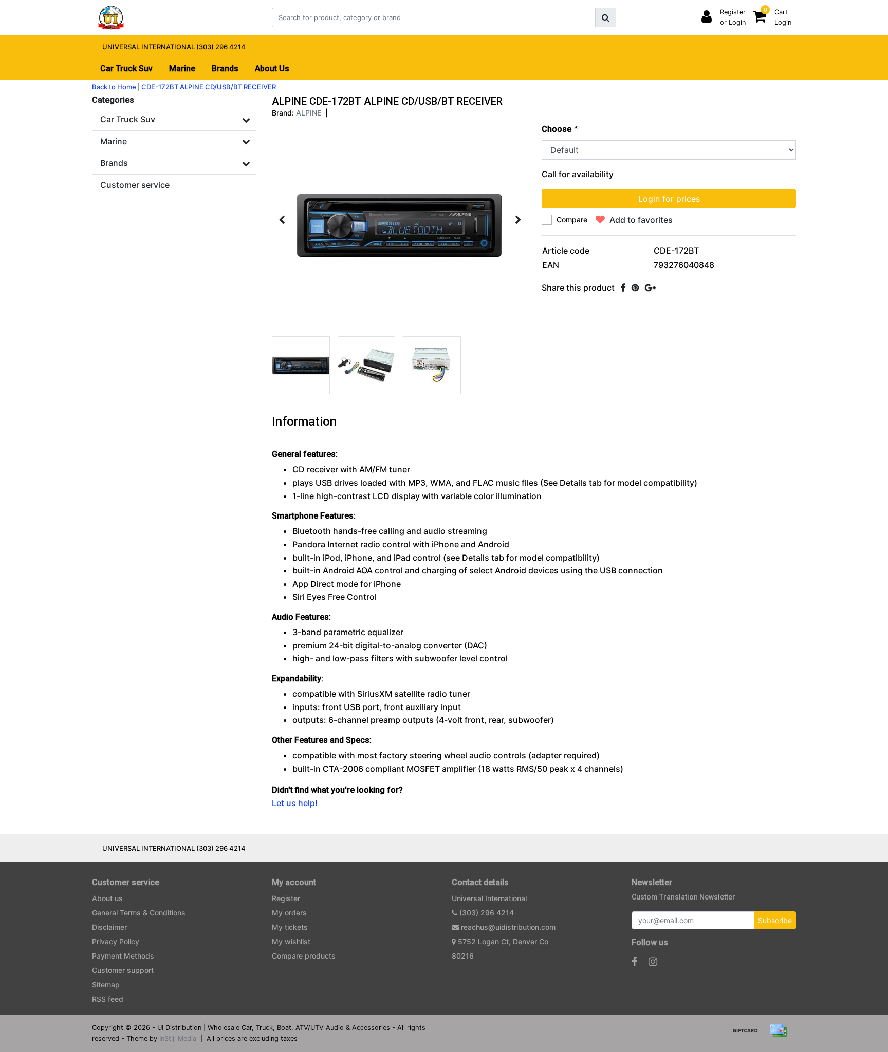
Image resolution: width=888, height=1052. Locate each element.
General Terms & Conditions (139, 912)
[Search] (605, 17)
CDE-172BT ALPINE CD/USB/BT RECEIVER (208, 87)
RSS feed (107, 998)
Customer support (123, 970)
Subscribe (775, 920)
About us (107, 898)
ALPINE (308, 112)
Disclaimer (109, 927)
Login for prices (669, 199)
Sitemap (106, 984)
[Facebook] (623, 287)
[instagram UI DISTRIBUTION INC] (653, 961)
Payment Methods (123, 955)
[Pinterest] (635, 287)
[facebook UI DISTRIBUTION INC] (634, 961)
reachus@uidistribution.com (508, 927)
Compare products (304, 955)
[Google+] (650, 287)
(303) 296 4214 (485, 912)
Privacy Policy (115, 941)
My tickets (290, 927)
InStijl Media (177, 1038)
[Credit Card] (780, 1035)
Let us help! (295, 803)
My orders (289, 912)
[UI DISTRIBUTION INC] (111, 17)
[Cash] (748, 1035)
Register (286, 898)
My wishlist (291, 941)
